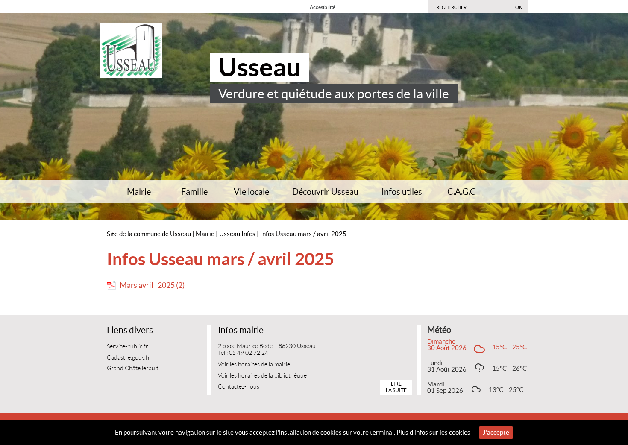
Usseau (259, 67)
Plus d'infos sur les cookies (433, 432)
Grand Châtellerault (132, 368)
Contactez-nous (238, 387)
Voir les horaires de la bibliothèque (262, 375)
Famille (194, 191)
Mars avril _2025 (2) (152, 285)
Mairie (139, 191)
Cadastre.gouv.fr (128, 357)
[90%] (348, 6)
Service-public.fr (127, 346)
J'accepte (496, 432)
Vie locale (251, 191)
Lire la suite (396, 386)
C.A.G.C (461, 191)
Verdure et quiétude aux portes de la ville (333, 93)
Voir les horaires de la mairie (254, 364)
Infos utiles (401, 191)
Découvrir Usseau (325, 191)
